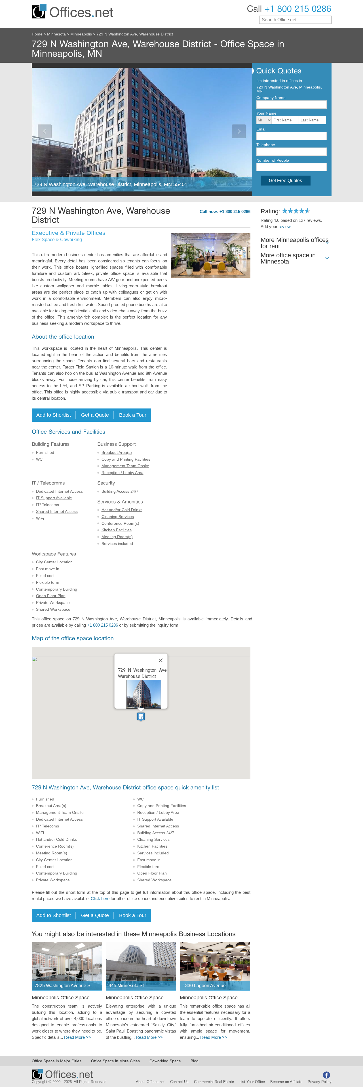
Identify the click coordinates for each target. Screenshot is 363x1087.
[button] (140, 717)
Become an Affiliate (286, 1082)
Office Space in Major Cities (56, 1061)
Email (261, 129)
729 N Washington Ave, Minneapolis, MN (289, 89)
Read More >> (77, 1037)
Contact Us (179, 1082)
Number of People (272, 160)
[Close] (161, 660)
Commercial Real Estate (214, 1082)
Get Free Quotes (285, 180)
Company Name (271, 98)
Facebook (326, 1075)
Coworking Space (165, 1061)
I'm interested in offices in (279, 81)
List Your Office (252, 1082)
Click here (100, 898)
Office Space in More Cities (115, 1061)
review (284, 226)
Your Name (266, 113)
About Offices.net (150, 1082)
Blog (195, 1061)
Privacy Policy (320, 1082)
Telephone (265, 145)
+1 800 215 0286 (102, 625)
